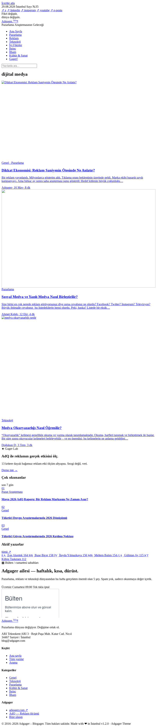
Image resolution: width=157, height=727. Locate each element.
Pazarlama (15, 34)
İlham (12, 52)
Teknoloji (15, 41)
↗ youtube (43, 10)
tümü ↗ (6, 551)
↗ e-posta (56, 10)
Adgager (10, 21)
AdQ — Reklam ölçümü (24, 713)
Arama (13, 662)
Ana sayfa (15, 655)
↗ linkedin (13, 10)
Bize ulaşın (16, 717)
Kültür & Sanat (18, 55)
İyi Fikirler (15, 45)
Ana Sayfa (15, 31)
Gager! (13, 59)
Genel (12, 677)
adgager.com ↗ (18, 710)
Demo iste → (10, 470)
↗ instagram (28, 10)
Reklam (14, 38)
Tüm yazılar (16, 659)
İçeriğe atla (8, 3)
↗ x (4, 10)
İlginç (12, 48)
